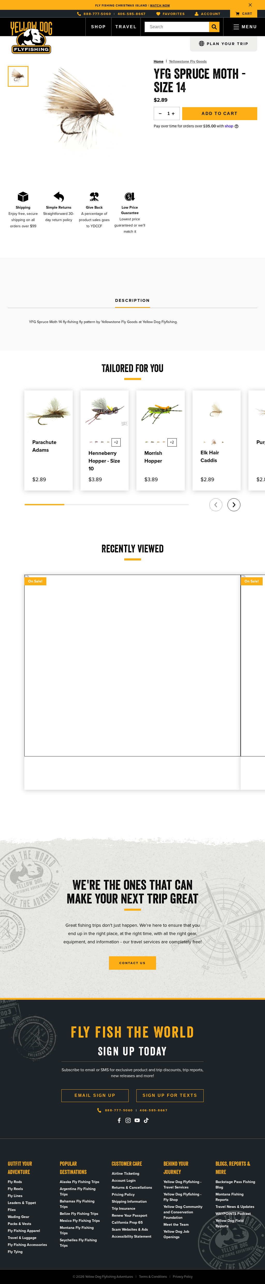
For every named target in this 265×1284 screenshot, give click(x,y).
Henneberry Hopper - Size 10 (104, 460)
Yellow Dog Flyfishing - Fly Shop (182, 1197)
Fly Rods (15, 1182)
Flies (12, 1210)
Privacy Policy (183, 1276)
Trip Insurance (123, 1208)
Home (159, 61)
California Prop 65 (127, 1222)
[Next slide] (233, 504)
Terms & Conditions (153, 1276)
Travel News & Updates (235, 1206)
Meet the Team (176, 1224)
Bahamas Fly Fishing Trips (77, 1204)
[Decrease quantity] (159, 113)
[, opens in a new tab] (119, 1120)
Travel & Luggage (22, 1238)
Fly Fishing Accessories (27, 1244)
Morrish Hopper (153, 457)
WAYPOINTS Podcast (233, 1213)
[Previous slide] (215, 504)
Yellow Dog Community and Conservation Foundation (183, 1212)
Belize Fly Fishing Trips (79, 1213)
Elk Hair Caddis (210, 456)
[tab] (132, 301)
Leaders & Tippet (22, 1203)
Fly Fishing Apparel (24, 1231)
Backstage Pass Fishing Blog (235, 1184)
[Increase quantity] (175, 113)
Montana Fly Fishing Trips (77, 1230)
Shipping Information (129, 1201)
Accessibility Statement (131, 1236)
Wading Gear (18, 1217)
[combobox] (177, 27)
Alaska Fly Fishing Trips (79, 1182)
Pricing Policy (123, 1194)
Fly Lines (15, 1196)
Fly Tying (15, 1251)
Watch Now (160, 5)
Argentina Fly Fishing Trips (77, 1191)
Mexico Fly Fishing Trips (80, 1220)
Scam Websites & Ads (130, 1229)
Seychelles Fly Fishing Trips (78, 1242)
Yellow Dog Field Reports (230, 1223)
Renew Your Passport (129, 1215)
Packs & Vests (19, 1224)
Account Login (124, 1180)
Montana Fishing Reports (230, 1197)
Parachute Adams (44, 446)
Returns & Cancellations (132, 1187)
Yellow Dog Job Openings (176, 1234)
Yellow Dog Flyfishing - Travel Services (182, 1184)
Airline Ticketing (125, 1173)
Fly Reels (15, 1189)
